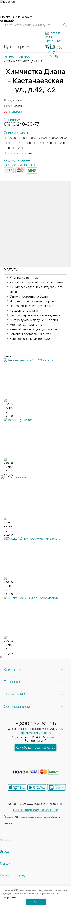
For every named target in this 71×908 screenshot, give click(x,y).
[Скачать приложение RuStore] (56, 787)
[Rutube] (35, 765)
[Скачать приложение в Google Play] (36, 787)
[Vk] (21, 765)
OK (36, 902)
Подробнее (9, 897)
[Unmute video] (35, 9)
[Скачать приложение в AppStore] (17, 787)
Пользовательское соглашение (35, 809)
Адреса (24, 56)
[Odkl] (28, 765)
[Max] (50, 765)
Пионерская (15, 111)
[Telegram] (43, 765)
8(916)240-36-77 (21, 124)
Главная (9, 56)
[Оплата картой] (21, 772)
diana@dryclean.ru (38, 733)
